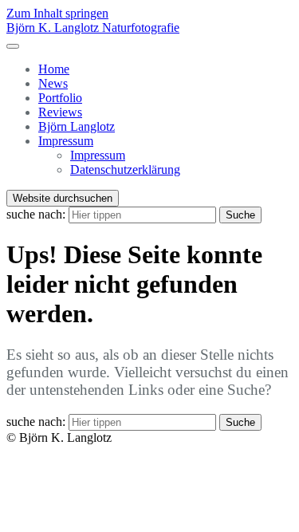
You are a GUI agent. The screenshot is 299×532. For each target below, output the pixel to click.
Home (53, 69)
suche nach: (35, 214)
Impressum (65, 141)
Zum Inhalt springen (57, 13)
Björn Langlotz (76, 126)
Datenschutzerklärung (125, 169)
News (53, 83)
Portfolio (60, 97)
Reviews (60, 112)
